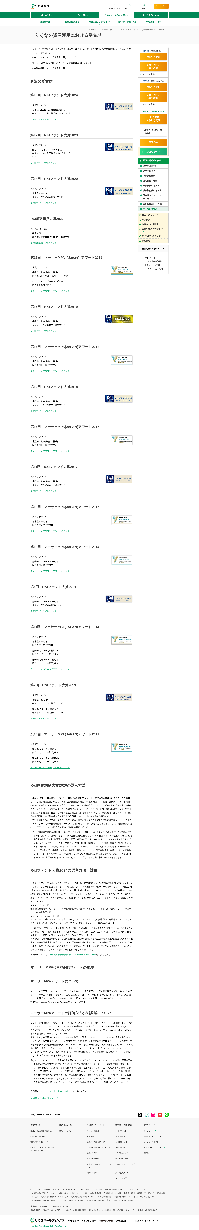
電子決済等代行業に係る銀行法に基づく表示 (78, 1197)
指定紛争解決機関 (120, 1197)
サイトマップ (36, 1189)
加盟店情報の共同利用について (43, 1193)
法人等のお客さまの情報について (69, 1193)
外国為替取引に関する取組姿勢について (46, 1200)
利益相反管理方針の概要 (113, 1193)
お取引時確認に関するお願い (73, 1200)
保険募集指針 (161, 1193)
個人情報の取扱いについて (141, 1189)
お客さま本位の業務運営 (92, 1193)
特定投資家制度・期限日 (133, 1193)
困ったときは (129, 8)
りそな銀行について (151, 15)
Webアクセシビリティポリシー (91, 1189)
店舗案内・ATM (114, 8)
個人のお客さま (47, 15)
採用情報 (47, 1189)
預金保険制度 (149, 1193)
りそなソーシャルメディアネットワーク (45, 1115)
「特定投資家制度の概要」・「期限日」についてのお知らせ (154, 265)
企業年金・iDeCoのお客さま (117, 15)
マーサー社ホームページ (61, 1091)
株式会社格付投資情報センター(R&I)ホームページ (73, 954)
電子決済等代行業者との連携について (45, 1197)
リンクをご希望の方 (104, 1197)
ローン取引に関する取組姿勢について (142, 1197)
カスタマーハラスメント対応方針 (121, 1200)
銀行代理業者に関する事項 (96, 1200)
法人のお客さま (82, 15)
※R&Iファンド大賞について (43, 119)
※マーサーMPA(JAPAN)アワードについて (50, 291)
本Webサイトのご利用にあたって (65, 1189)
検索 (143, 8)
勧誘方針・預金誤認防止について (117, 1189)
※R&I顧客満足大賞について (43, 243)
